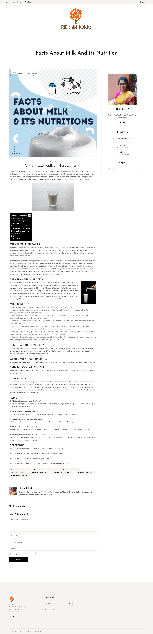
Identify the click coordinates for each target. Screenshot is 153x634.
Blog (54, 161)
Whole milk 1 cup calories (21, 228)
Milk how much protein (20, 221)
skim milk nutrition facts (62, 472)
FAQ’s (15, 236)
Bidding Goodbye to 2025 (122, 138)
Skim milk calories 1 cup (21, 231)
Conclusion (16, 233)
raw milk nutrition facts (39, 472)
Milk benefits (17, 223)
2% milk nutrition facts (19, 470)
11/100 (122, 152)
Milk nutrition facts (19, 218)
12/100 (122, 145)
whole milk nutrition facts (20, 475)
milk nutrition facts (18, 472)
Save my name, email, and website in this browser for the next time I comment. (37, 554)
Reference (16, 239)
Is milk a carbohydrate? (21, 226)
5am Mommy (34, 631)
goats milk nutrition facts (69, 470)
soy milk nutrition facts (85, 472)
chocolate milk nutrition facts (44, 470)
